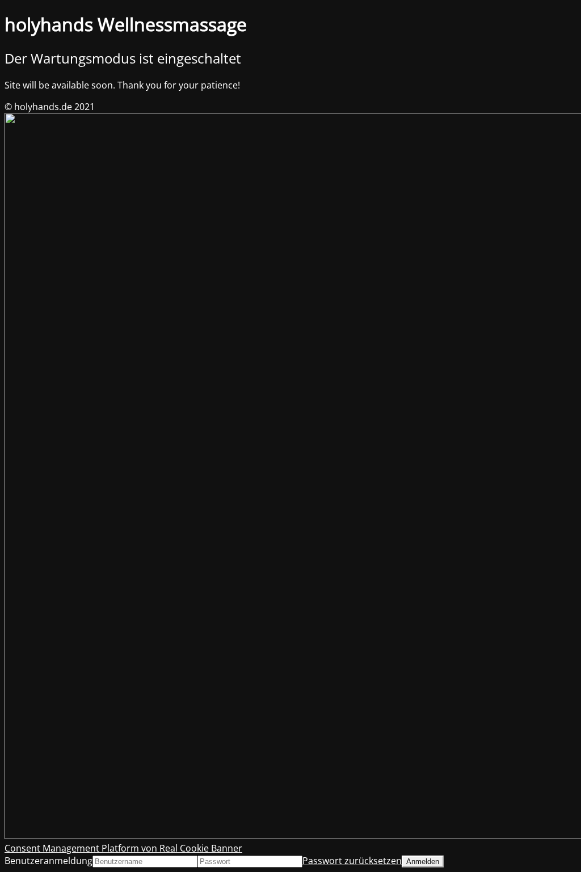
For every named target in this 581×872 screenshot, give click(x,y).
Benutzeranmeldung (48, 860)
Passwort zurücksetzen (352, 860)
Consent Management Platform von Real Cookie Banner (123, 848)
